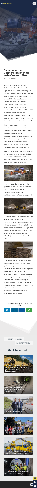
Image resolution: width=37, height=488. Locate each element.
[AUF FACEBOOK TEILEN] (21, 310)
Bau (14, 78)
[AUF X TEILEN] (7, 310)
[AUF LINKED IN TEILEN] (14, 310)
